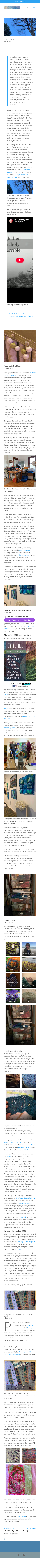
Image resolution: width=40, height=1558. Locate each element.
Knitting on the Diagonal (26, 1242)
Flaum (19, 1249)
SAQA (6, 695)
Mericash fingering (24, 1147)
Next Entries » (31, 1528)
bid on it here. (14, 1357)
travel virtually (12, 177)
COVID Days (9, 40)
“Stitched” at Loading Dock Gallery (17, 610)
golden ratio (31, 1325)
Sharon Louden (24, 555)
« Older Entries (9, 1528)
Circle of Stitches (29, 1145)
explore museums (23, 175)
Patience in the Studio (12, 366)
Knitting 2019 (9, 920)
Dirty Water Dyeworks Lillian (25, 1198)
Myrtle (9, 1156)
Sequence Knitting (25, 1203)
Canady (23, 1217)
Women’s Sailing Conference (14, 1142)
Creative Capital (24, 550)
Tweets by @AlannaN (11, 1534)
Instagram (30, 1328)
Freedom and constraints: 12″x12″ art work (18, 1315)
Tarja (6, 709)
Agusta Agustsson (10, 728)
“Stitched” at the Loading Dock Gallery (19, 620)
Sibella (26, 1150)
